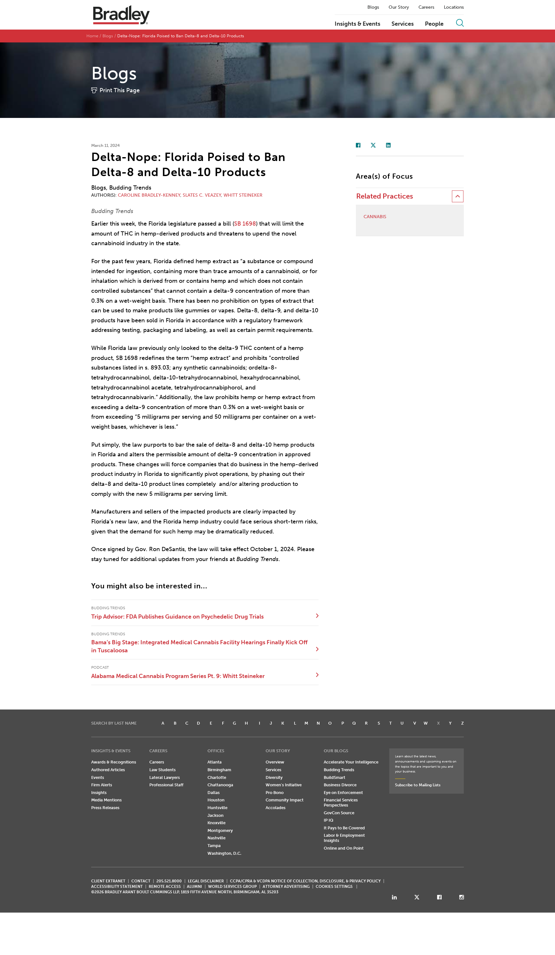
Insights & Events (357, 24)
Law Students (162, 769)
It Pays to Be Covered (344, 828)
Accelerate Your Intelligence (351, 762)
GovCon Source (339, 812)
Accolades (276, 807)
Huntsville (217, 807)
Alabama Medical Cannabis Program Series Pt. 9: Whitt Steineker (178, 676)
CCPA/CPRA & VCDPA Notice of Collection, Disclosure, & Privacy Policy (305, 881)
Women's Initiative (284, 784)
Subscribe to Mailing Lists (417, 785)
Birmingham (219, 769)
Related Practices (384, 196)
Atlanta (214, 762)
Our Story (399, 7)
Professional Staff (166, 784)
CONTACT (140, 881)
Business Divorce (340, 784)
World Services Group (232, 886)
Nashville (216, 837)
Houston (216, 800)
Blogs (373, 7)
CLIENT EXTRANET (108, 881)
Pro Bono (275, 792)
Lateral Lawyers (164, 777)
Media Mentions (106, 800)
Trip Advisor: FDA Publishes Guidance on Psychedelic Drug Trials (177, 616)
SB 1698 (245, 223)
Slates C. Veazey (202, 195)
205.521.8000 (169, 881)
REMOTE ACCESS (165, 886)
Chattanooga (220, 784)
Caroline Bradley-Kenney (149, 195)
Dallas (213, 792)
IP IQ (328, 820)
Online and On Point (344, 848)
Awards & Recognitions (113, 762)
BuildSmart (334, 777)
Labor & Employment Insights (344, 838)
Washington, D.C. (224, 853)
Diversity (274, 777)
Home (92, 35)
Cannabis (375, 216)
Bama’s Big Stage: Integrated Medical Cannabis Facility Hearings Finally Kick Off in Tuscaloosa (199, 646)
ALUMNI (194, 886)
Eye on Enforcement (343, 792)
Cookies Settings (334, 886)
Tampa (214, 845)
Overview (275, 762)
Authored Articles (108, 769)
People (434, 24)
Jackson (215, 815)
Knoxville (216, 822)
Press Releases (105, 807)
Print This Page (120, 90)
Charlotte (216, 777)
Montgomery (220, 830)
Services (403, 24)
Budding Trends (339, 769)
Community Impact (285, 800)
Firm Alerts (101, 784)
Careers (426, 7)
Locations (454, 7)
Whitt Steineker (243, 195)
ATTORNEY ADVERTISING (286, 886)
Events (97, 777)
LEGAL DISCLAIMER (206, 881)
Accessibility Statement (117, 886)
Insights (99, 792)
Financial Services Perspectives (341, 803)
